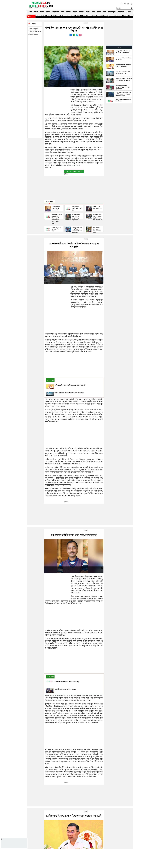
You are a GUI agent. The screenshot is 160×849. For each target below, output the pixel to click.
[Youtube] (125, 5)
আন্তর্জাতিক (56, 12)
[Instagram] (131, 5)
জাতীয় (42, 12)
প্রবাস (104, 12)
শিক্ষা (93, 12)
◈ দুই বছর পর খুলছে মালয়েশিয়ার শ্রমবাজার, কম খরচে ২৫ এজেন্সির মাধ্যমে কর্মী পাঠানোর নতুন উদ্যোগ (44, 16)
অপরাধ (88, 12)
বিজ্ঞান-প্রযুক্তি (112, 12)
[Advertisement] (85, 5)
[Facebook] (121, 5)
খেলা (62, 12)
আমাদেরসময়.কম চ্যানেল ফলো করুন (73, 171)
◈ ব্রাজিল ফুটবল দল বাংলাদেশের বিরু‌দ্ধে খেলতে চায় (80, 16)
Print (86, 23)
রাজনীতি (48, 12)
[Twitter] (128, 5)
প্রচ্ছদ (30, 12)
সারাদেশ (81, 12)
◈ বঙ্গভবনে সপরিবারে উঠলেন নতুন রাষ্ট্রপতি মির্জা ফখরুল (106, 16)
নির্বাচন (99, 12)
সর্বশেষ (36, 12)
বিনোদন (68, 12)
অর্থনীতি (75, 12)
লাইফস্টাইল (121, 12)
